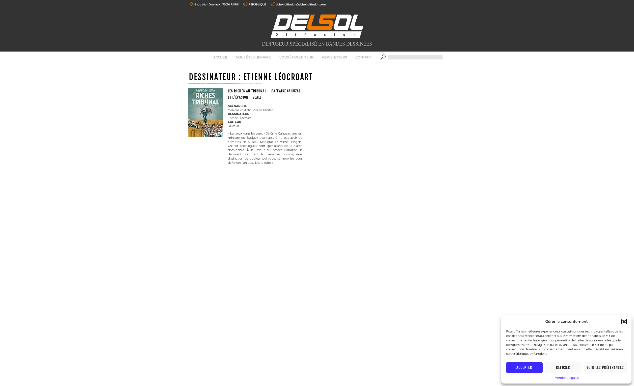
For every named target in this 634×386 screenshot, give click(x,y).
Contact (363, 57)
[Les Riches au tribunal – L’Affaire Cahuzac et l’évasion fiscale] (205, 136)
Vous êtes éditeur (296, 57)
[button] (624, 321)
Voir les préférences (605, 367)
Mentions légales (567, 377)
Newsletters (334, 57)
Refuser (563, 367)
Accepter (524, 367)
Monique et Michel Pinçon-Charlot (250, 109)
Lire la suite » (264, 162)
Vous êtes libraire (253, 57)
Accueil (220, 57)
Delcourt (233, 125)
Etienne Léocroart (239, 117)
